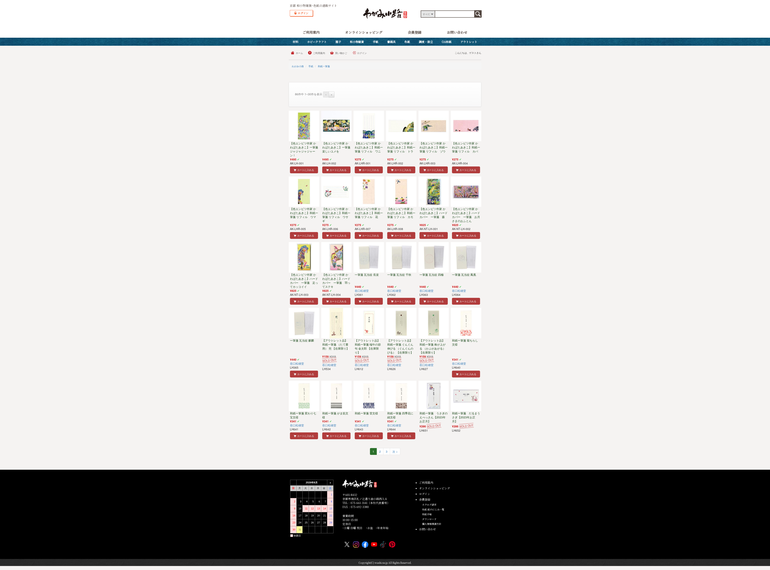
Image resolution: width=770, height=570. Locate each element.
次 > (395, 451)
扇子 (338, 42)
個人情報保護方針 (431, 523)
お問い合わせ (457, 32)
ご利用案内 (311, 32)
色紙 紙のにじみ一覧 (433, 509)
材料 (295, 42)
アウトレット (468, 42)
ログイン (362, 53)
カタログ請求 (429, 504)
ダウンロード (429, 519)
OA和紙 (447, 42)
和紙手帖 (427, 514)
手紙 (375, 42)
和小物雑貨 (357, 42)
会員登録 (414, 32)
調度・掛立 (426, 42)
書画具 (391, 42)
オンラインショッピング (363, 32)
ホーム (299, 53)
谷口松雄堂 (362, 291)
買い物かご (341, 53)
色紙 (407, 42)
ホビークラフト (317, 42)
